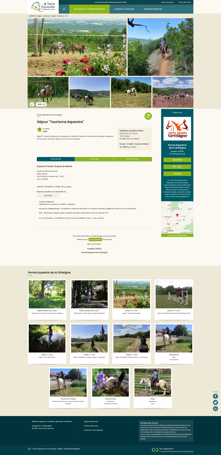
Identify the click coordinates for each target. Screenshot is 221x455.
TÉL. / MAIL (177, 167)
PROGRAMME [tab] (94, 159)
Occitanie (60, 16)
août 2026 (48, 196)
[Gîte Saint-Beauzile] (173, 343)
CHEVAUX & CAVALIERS (124, 9)
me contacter (95, 239)
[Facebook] (215, 396)
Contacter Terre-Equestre (93, 430)
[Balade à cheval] (47, 299)
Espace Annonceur (167, 2)
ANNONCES (177, 160)
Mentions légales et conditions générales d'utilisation (52, 421)
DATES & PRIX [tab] (56, 159)
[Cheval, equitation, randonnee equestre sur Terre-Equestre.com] (43, 7)
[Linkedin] (215, 408)
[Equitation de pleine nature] (131, 299)
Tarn (66, 16)
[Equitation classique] (173, 299)
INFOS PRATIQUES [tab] (132, 159)
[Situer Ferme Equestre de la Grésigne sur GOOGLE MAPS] (177, 217)
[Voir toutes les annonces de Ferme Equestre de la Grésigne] (177, 129)
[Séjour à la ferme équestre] (89, 343)
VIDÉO (40, 104)
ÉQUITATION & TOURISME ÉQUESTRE (89, 9)
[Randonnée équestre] (89, 299)
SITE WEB (177, 174)
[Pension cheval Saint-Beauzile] (68, 387)
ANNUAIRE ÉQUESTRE (153, 9)
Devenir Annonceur (184, 2)
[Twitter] (215, 402)
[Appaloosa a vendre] (110, 387)
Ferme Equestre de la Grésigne (44, 449)
